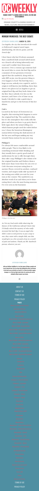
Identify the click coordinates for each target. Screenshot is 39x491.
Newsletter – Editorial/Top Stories (20, 429)
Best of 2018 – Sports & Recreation (20, 333)
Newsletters (19, 422)
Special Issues (19, 461)
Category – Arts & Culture (19, 380)
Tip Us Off (19, 472)
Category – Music (19, 394)
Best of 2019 (19, 337)
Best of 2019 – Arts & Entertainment (20, 340)
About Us (19, 287)
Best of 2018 (19, 316)
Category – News (19, 397)
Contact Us (19, 291)
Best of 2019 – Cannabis (20, 344)
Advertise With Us (19, 309)
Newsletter (19, 419)
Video (19, 475)
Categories (20, 361)
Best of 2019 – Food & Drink (20, 347)
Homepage (19, 415)
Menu (21, 29)
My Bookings (21, 369)
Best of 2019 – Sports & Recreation (20, 354)
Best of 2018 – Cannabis (20, 322)
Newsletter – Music (20, 443)
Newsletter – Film (20, 436)
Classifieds (19, 401)
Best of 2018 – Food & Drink (20, 326)
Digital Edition (19, 408)
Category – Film (20, 387)
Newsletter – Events (20, 432)
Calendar (19, 358)
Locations (20, 365)
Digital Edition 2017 (20, 411)
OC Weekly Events (19, 451)
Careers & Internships (19, 376)
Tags (20, 372)
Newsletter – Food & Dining (20, 439)
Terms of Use (19, 295)
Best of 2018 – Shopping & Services (20, 330)
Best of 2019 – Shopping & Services (20, 351)
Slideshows (19, 458)
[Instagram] (19, 279)
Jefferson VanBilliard (10, 41)
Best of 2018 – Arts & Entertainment (20, 319)
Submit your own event (19, 465)
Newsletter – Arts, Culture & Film (20, 425)
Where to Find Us (19, 479)
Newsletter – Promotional (20, 446)
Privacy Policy (19, 299)
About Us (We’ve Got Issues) (20, 305)
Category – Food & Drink (19, 390)
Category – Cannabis (19, 383)
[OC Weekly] (8, 19)
